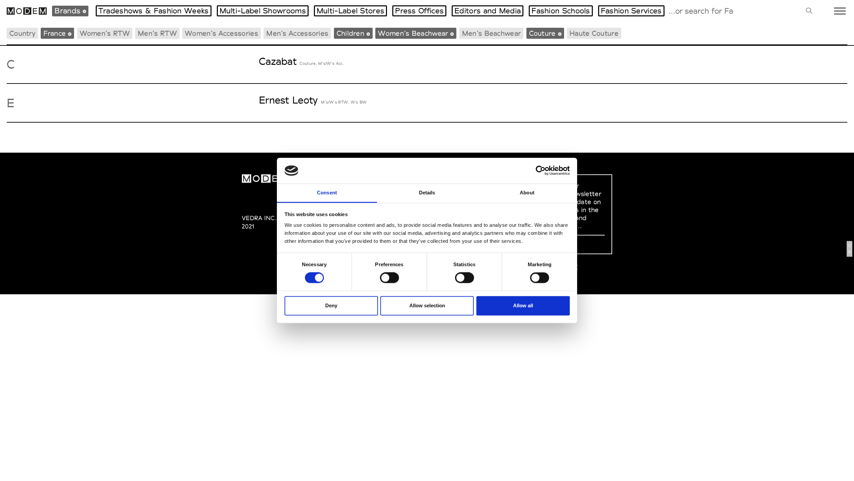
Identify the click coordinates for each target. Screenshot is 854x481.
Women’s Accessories (221, 33)
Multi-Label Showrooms (263, 10)
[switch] (389, 278)
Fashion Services (631, 10)
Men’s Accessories (297, 33)
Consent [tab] (327, 192)
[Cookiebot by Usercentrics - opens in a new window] (540, 171)
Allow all (523, 305)
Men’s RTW (157, 33)
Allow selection (427, 305)
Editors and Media (487, 10)
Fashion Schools (560, 10)
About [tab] (527, 192)
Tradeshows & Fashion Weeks (153, 10)
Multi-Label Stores (350, 10)
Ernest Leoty (288, 100)
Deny (331, 305)
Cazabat (278, 61)
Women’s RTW (105, 33)
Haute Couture (593, 33)
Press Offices (419, 10)
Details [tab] (427, 192)
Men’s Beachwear (491, 33)
